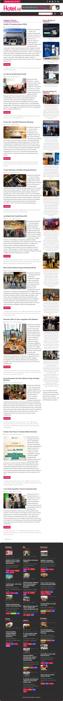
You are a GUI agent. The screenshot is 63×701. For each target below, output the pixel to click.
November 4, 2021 (11, 628)
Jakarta (13, 530)
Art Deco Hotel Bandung (32, 370)
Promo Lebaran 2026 (18, 484)
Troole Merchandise (23, 211)
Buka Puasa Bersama (32, 481)
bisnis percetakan (29, 210)
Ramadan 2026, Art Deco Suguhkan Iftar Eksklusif (20, 319)
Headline (7, 68)
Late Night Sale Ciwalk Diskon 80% (15, 216)
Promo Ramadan (7, 425)
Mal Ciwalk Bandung (7, 313)
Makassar (14, 68)
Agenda (6, 116)
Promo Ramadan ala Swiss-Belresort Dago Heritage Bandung (21, 379)
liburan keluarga (11, 164)
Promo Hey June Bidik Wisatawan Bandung (18, 122)
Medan (16, 644)
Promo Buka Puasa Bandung (9, 374)
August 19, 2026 (27, 629)
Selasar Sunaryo (34, 116)
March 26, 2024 (27, 578)
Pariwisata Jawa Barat (28, 423)
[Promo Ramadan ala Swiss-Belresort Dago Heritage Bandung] (14, 385)
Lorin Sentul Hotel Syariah (28, 532)
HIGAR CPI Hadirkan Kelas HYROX (15, 24)
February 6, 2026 (45, 671)
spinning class (12, 70)
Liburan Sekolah (19, 164)
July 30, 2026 (52, 596)
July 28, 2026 (35, 672)
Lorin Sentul (19, 532)
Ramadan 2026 (11, 315)
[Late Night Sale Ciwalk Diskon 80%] (14, 221)
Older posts (8, 539)
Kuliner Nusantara (13, 532)
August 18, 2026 (45, 556)
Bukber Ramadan (26, 530)
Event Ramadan (27, 311)
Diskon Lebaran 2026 (10, 261)
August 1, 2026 (53, 622)
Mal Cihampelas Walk (35, 311)
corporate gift (37, 210)
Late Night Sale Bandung (28, 261)
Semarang (43, 571)
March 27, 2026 (45, 650)
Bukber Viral (32, 530)
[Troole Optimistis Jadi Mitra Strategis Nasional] (14, 175)
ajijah (18, 628)
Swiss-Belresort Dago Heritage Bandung (27, 425)
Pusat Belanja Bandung (21, 263)
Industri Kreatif (27, 116)
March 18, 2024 (27, 602)
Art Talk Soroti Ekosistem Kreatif (14, 74)
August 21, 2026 (10, 556)
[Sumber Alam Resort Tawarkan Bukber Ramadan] (14, 437)
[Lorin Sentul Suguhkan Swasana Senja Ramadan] (14, 494)
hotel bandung (11, 423)
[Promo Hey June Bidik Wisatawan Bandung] (14, 127)
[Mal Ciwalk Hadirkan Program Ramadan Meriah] (14, 273)
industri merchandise (8, 211)
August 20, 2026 (10, 600)
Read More (7, 64)
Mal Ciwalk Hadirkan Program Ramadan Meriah (19, 268)
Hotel (10, 68)
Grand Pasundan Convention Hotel (27, 162)
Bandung (11, 116)
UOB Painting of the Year (18, 117)
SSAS (11, 117)
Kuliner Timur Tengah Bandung (17, 372)
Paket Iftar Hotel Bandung (30, 372)
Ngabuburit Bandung (17, 313)
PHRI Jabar (38, 372)
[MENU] (61, 14)
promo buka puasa (27, 313)
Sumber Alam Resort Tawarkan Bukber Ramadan (20, 432)
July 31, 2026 (35, 648)
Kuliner (24, 422)
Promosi (19, 68)
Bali (28, 569)
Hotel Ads (26, 259)
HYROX (7, 70)
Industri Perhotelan (19, 423)
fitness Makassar (26, 68)
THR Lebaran (29, 263)
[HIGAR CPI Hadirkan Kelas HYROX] (14, 29)
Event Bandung (19, 261)
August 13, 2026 (45, 579)
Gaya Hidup (11, 210)
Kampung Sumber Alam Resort (22, 483)
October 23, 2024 (28, 556)
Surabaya (43, 642)
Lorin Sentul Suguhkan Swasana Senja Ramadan (20, 489)
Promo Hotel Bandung (28, 164)
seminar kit (15, 211)
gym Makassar (34, 68)
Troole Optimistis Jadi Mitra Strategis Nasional (19, 170)
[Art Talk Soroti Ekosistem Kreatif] (14, 79)
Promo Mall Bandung (10, 263)
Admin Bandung (15, 27)
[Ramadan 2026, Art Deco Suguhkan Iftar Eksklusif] (14, 324)
